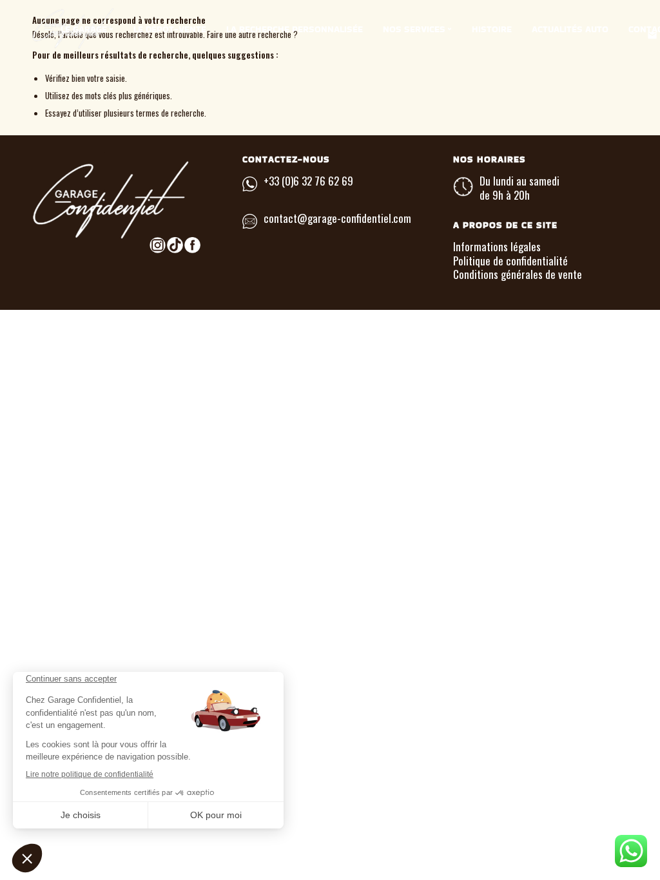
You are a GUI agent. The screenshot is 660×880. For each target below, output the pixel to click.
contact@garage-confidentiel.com (337, 218)
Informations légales (497, 246)
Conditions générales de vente (517, 274)
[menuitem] (87, 29)
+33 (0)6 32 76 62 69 (308, 181)
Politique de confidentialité (510, 261)
